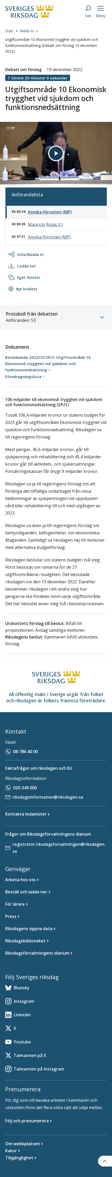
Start (9, 30)
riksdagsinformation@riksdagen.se (48, 797)
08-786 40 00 (25, 751)
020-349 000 (25, 788)
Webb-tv (27, 30)
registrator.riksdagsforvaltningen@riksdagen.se (59, 847)
